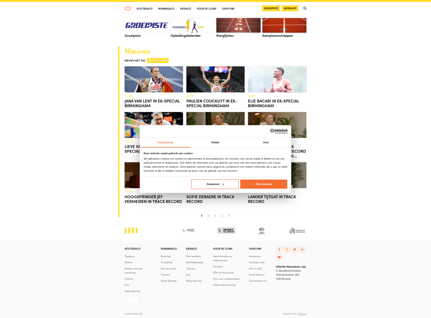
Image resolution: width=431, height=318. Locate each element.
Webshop (290, 8)
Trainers (129, 278)
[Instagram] (287, 249)
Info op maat (168, 268)
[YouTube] (279, 257)
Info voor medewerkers (226, 278)
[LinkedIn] (302, 249)
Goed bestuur (257, 274)
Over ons (228, 8)
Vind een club (257, 262)
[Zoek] (304, 8)
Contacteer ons (258, 280)
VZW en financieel (223, 272)
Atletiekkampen (195, 262)
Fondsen (218, 266)
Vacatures (254, 256)
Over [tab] (266, 142)
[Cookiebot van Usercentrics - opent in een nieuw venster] (273, 131)
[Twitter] (295, 249)
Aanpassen (213, 184)
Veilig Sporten (133, 291)
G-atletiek (166, 262)
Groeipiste (271, 8)
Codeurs (301, 313)
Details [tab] (215, 142)
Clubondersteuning (224, 284)
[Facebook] (279, 249)
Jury (127, 284)
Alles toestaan (263, 184)
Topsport (130, 256)
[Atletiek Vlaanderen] (128, 8)
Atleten (129, 262)
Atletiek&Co (145, 8)
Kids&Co (185, 8)
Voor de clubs (206, 8)
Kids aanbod (193, 256)
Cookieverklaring (133, 313)
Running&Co (166, 8)
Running (166, 256)
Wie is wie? (255, 268)
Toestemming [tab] (165, 142)
